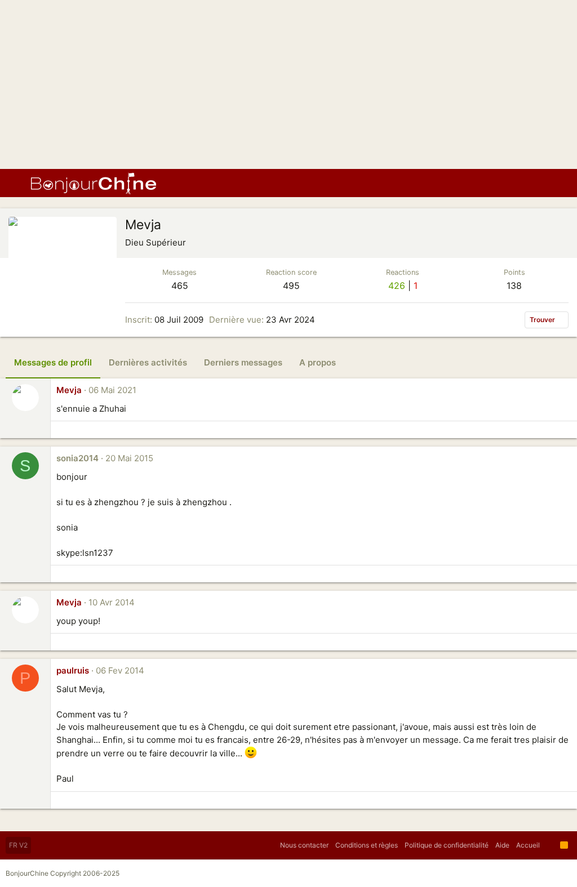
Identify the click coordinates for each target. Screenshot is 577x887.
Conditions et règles (366, 845)
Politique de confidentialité (447, 845)
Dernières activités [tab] (148, 362)
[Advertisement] (288, 84)
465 (179, 285)
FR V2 (18, 845)
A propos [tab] (317, 362)
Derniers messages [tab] (243, 362)
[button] (17, 183)
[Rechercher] (560, 183)
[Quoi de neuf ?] (539, 183)
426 (396, 285)
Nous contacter (304, 845)
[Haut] (550, 845)
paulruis (72, 670)
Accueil (528, 845)
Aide (502, 845)
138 (514, 285)
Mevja (69, 390)
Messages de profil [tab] (53, 362)
